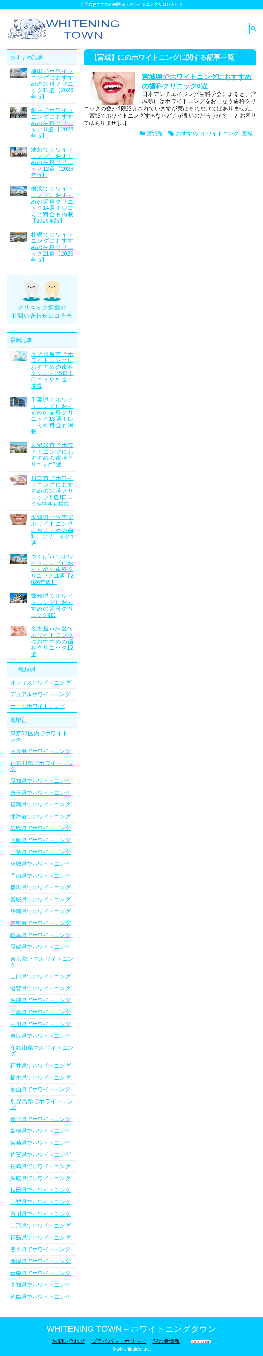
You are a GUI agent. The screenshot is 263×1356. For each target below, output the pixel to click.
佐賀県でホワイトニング (40, 1155)
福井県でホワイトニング (40, 1066)
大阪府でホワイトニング (40, 751)
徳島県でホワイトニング (40, 1297)
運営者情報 (166, 1341)
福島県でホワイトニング (40, 1238)
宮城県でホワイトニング (40, 899)
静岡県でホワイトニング (40, 911)
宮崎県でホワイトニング (40, 1143)
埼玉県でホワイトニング (40, 793)
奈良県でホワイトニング (40, 1036)
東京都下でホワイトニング (41, 962)
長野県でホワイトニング (40, 1119)
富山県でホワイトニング (40, 1089)
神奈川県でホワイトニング (41, 766)
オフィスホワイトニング (40, 683)
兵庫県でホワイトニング (40, 840)
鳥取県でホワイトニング (40, 1178)
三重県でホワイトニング (40, 1012)
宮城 (247, 133)
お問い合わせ (68, 1341)
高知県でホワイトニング (40, 1285)
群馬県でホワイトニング (40, 887)
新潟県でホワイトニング (40, 1261)
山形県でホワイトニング (40, 1226)
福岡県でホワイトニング (40, 805)
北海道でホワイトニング (40, 816)
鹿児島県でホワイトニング (41, 1104)
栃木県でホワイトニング (40, 1078)
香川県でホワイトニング (40, 1024)
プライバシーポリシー (118, 1341)
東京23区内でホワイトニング (41, 736)
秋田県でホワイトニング (40, 1190)
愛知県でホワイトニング (40, 781)
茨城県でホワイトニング (40, 864)
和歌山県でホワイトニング (41, 1051)
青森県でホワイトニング (40, 1273)
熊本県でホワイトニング (40, 1249)
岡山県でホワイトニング (40, 876)
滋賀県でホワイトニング (40, 988)
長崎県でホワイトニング (40, 1166)
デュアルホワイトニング (40, 694)
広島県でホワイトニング (40, 828)
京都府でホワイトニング (40, 923)
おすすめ (187, 133)
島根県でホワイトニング (40, 1131)
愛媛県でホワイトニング (40, 947)
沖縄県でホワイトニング (40, 1000)
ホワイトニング (220, 133)
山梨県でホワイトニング (40, 1202)
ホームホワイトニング (37, 706)
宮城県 (155, 133)
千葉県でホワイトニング (40, 852)
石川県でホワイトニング (40, 1214)
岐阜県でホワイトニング (40, 935)
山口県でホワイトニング (40, 976)
